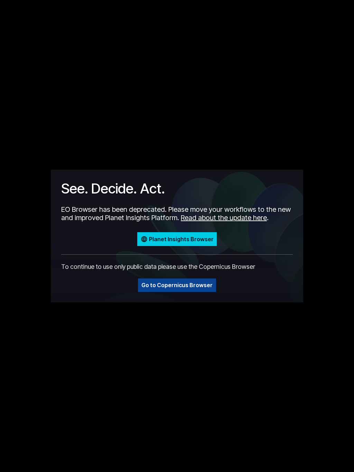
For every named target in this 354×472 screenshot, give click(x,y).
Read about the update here (224, 218)
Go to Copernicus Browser (177, 285)
